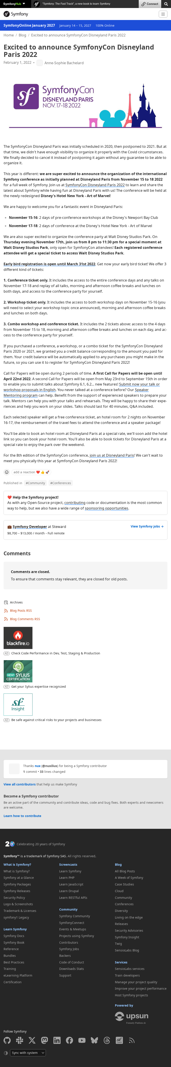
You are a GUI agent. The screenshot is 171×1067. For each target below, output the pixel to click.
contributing (75, 502)
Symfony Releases (17, 891)
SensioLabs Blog (127, 950)
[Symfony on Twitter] (32, 1040)
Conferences (60, 483)
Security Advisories (129, 930)
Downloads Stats (71, 969)
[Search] (166, 3)
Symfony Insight (127, 937)
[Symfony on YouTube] (82, 1040)
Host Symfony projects (131, 995)
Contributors (68, 942)
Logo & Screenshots (18, 904)
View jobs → (147, 526)
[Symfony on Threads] (106, 1040)
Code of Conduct (71, 962)
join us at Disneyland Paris (112, 455)
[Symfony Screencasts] (119, 1040)
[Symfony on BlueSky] (94, 1040)
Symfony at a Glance (19, 877)
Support (65, 975)
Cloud (119, 891)
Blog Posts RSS (21, 610)
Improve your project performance (141, 988)
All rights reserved (81, 856)
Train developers (127, 975)
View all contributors (20, 784)
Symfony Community (74, 916)
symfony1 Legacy (16, 917)
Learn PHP (66, 877)
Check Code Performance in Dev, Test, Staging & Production (55, 653)
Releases (121, 924)
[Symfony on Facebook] (69, 1040)
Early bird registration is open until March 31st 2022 (49, 264)
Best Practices (14, 962)
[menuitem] (30, 871)
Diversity (121, 911)
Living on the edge (129, 917)
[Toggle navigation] (163, 14)
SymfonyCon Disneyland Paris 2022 (95, 184)
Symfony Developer (30, 526)
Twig (118, 943)
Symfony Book (14, 942)
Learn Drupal (69, 891)
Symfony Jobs (69, 949)
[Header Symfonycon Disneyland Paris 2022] (85, 103)
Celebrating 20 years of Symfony (41, 844)
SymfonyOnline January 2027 (29, 25)
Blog (22, 35)
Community (35, 483)
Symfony (12, 4)
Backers (65, 955)
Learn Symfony (15, 929)
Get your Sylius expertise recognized (38, 686)
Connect (152, 4)
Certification (13, 982)
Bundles (10, 955)
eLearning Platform (18, 975)
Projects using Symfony (76, 936)
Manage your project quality (136, 982)
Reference (11, 949)
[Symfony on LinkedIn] (57, 1040)
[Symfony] (79, 14)
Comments (17, 553)
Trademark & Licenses (20, 911)
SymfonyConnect (71, 923)
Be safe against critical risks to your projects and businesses (56, 720)
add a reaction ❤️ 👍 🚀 (31, 472)
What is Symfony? (17, 864)
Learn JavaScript (71, 884)
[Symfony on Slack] (19, 1040)
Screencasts (68, 864)
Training (10, 969)
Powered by (124, 1005)
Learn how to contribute (22, 816)
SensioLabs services (130, 969)
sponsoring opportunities (106, 508)
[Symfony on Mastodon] (44, 1040)
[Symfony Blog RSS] (131, 1040)
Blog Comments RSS (25, 619)
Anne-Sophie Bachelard (64, 63)
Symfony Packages (17, 884)
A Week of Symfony (129, 877)
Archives (16, 602)
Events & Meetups (72, 929)
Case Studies (124, 884)
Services (121, 962)
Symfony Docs (14, 936)
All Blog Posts (125, 871)
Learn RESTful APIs (73, 897)
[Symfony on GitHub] (7, 1040)
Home (9, 35)
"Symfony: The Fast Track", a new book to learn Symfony (76, 3)
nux (38, 766)
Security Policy (14, 897)
